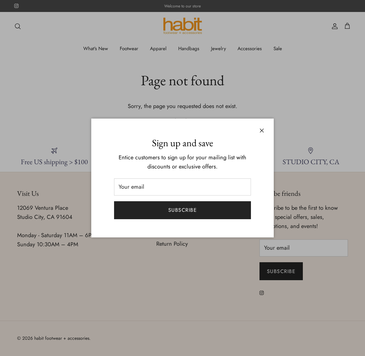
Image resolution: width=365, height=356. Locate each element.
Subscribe (182, 210)
